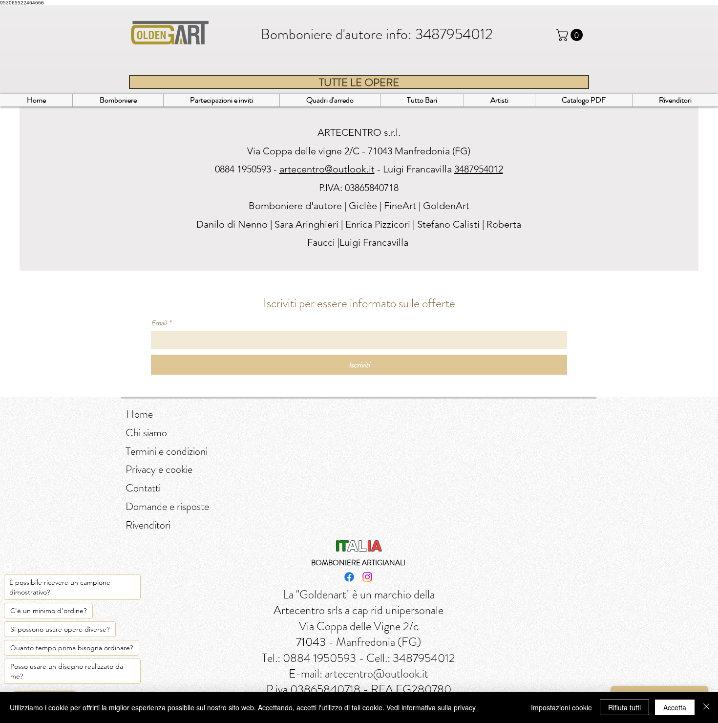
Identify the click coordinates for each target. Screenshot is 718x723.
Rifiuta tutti (624, 707)
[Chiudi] (706, 707)
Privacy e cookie (159, 469)
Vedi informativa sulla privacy (431, 707)
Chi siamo (146, 432)
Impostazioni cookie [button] (561, 707)
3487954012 (454, 33)
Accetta (674, 707)
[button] (571, 35)
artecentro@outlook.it (327, 169)
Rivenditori (148, 524)
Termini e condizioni (167, 451)
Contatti (143, 487)
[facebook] (349, 577)
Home (139, 414)
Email (161, 323)
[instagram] (367, 577)
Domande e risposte (167, 506)
